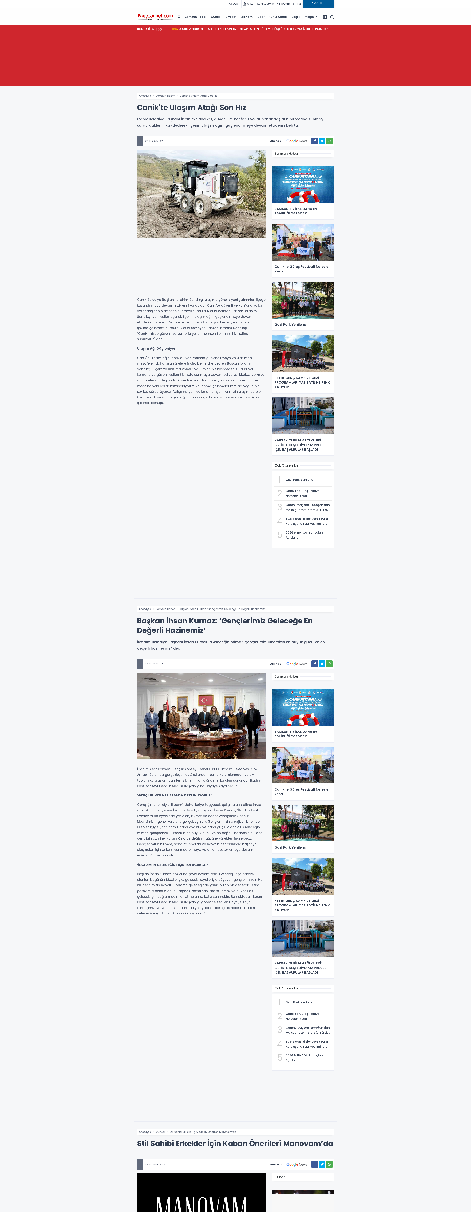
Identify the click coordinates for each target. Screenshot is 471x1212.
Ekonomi (247, 17)
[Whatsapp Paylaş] (329, 141)
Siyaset (231, 17)
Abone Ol (276, 141)
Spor (261, 17)
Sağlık (295, 17)
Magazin (311, 17)
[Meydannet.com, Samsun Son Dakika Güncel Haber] (155, 17)
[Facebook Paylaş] (314, 141)
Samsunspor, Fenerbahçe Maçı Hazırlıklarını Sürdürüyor (216, 29)
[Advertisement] (235, 60)
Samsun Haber (196, 17)
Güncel (216, 17)
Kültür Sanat (278, 17)
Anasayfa (145, 96)
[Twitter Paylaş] (322, 141)
